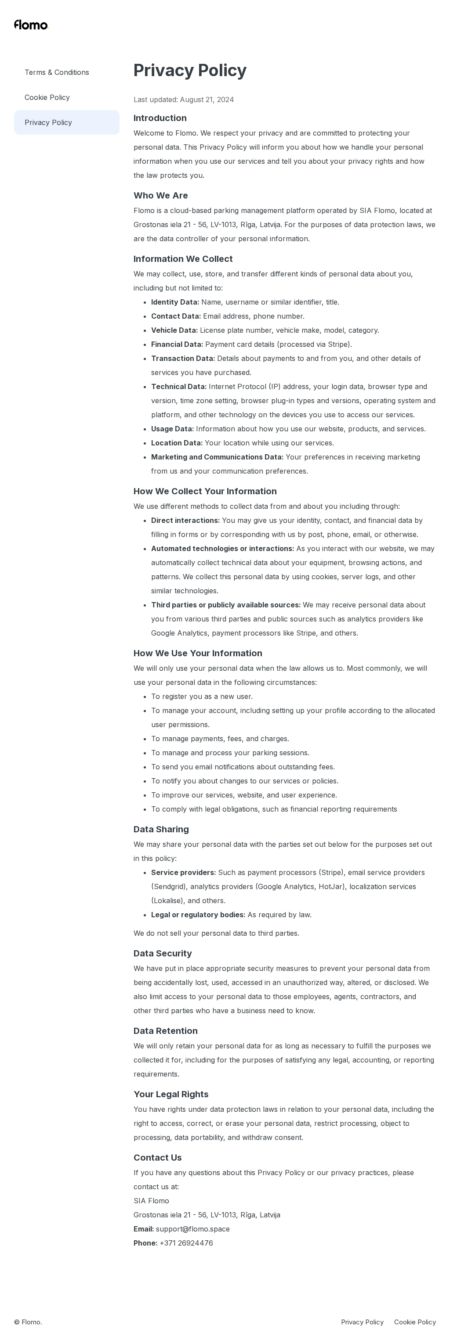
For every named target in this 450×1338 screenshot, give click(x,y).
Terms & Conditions (57, 72)
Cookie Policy (47, 97)
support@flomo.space (193, 1228)
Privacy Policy (48, 122)
